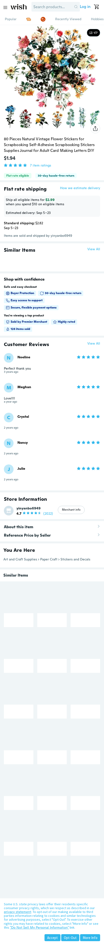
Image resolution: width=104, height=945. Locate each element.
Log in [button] (85, 6)
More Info (90, 937)
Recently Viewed (68, 19)
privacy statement (17, 912)
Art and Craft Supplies (20, 559)
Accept (52, 937)
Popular (10, 19)
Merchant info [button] (71, 510)
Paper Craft (48, 559)
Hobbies (97, 19)
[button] (76, 7)
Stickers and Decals (75, 559)
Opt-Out (70, 937)
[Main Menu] (5, 7)
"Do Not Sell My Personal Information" (39, 927)
